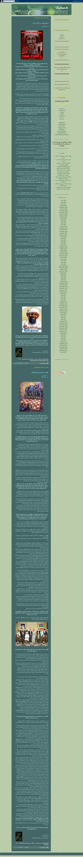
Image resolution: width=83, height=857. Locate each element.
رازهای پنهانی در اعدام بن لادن (42, 359)
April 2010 (63, 274)
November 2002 (63, 210)
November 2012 (63, 326)
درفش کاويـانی (61, 115)
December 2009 (63, 267)
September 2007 (63, 247)
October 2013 (63, 345)
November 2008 (63, 253)
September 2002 (63, 207)
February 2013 (63, 331)
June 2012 (63, 317)
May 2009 (63, 260)
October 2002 (63, 209)
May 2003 (63, 221)
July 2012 (63, 319)
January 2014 (63, 348)
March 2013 (63, 333)
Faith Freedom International (62, 134)
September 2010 (63, 283)
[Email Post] (47, 363)
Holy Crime (62, 126)
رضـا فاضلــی (62, 108)
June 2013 (63, 338)
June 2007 (63, 241)
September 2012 (63, 322)
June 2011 (63, 298)
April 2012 (63, 314)
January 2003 (63, 214)
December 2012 (63, 328)
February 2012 (63, 310)
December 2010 (63, 288)
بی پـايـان (62, 38)
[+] (33, 352)
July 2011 (63, 300)
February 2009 (63, 255)
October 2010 (63, 285)
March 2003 (63, 217)
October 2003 (63, 229)
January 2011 (63, 290)
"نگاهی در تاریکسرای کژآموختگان (26, 843)
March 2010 (63, 272)
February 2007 (63, 234)
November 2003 (63, 231)
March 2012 (63, 312)
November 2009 (63, 266)
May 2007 (63, 240)
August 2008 (63, 250)
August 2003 (63, 226)
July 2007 (63, 243)
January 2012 (63, 309)
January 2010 (63, 269)
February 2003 (63, 215)
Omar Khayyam (62, 124)
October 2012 (63, 324)
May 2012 (63, 316)
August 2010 (63, 281)
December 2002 (63, 212)
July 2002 (63, 203)
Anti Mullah (62, 122)
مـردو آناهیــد (31, 359)
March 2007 (63, 236)
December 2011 (63, 307)
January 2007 (63, 233)
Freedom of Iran (62, 127)
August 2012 (63, 321)
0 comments (43, 363)
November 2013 (63, 347)
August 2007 (63, 245)
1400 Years (61, 129)
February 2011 (63, 291)
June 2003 (63, 222)
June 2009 (63, 262)
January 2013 (63, 329)
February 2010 (63, 271)
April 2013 (63, 335)
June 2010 (63, 278)
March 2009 (63, 257)
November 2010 (63, 286)
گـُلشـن (61, 113)
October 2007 (63, 248)
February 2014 (63, 350)
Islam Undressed (62, 131)
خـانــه (62, 35)
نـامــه (62, 36)
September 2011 (63, 302)
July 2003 (63, 224)
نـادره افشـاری (62, 110)
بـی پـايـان (61, 119)
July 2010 (63, 279)
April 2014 (63, 352)
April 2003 (63, 219)
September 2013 (63, 343)
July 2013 (63, 340)
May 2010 (63, 276)
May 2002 (63, 200)
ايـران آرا (62, 117)
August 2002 (63, 205)
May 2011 (63, 297)
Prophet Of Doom (61, 132)
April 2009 (63, 259)
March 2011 (63, 293)
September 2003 (63, 228)
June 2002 (63, 202)
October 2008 (63, 252)
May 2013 (63, 336)
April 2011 (63, 295)
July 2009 (63, 264)
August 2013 (63, 341)
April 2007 (63, 238)
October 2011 (63, 303)
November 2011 (63, 305)
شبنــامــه (62, 112)
